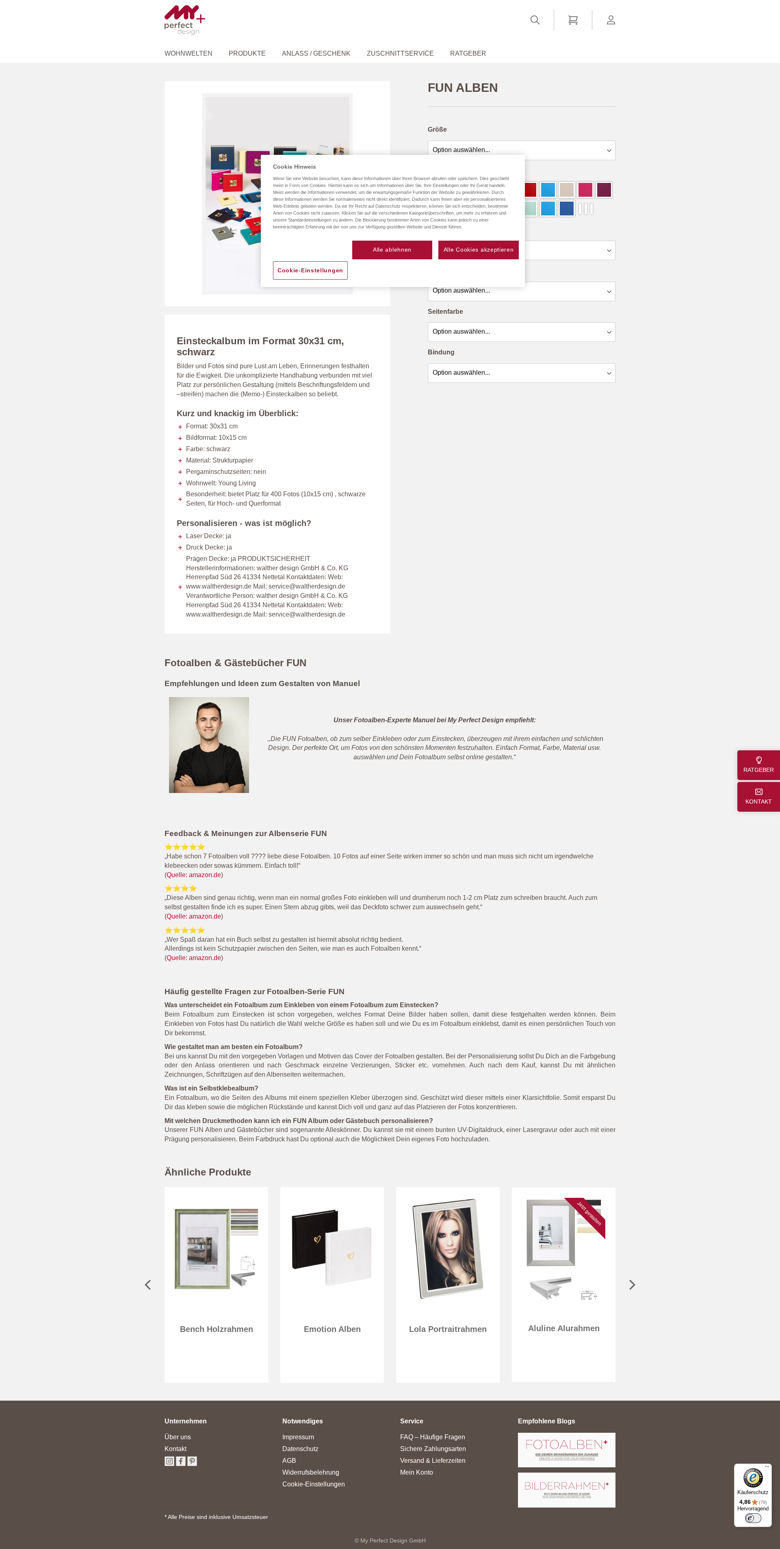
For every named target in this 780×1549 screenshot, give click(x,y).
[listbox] (522, 149)
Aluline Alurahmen (564, 1328)
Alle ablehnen (392, 249)
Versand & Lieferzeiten (433, 1460)
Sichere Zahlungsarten (433, 1448)
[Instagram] (169, 1463)
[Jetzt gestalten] (563, 1299)
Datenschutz (300, 1448)
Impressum (298, 1437)
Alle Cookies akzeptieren (479, 249)
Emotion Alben (332, 1329)
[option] (529, 190)
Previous (147, 1285)
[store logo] (185, 20)
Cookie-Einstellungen (313, 1484)
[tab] (186, 1425)
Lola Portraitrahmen (448, 1329)
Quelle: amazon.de (194, 874)
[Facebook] (181, 1463)
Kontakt (175, 1448)
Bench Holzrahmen (216, 1329)
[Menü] (767, 1468)
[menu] (390, 53)
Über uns (178, 1437)
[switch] (753, 1518)
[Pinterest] (192, 1463)
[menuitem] (193, 53)
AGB (289, 1460)
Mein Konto (416, 1472)
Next (632, 1285)
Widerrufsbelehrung (310, 1472)
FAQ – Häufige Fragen (432, 1437)
